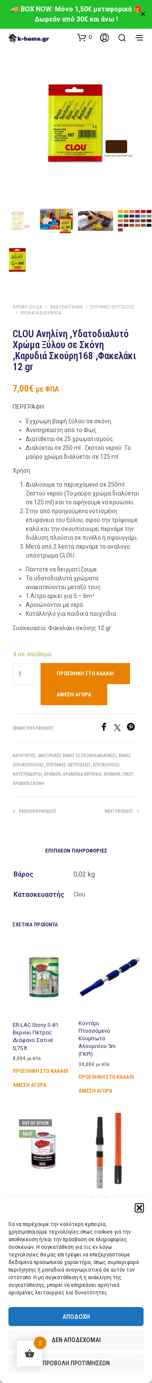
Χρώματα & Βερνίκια (40, 313)
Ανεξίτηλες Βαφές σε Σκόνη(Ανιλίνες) (77, 755)
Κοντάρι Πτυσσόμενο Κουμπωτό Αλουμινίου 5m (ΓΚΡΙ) (97, 1038)
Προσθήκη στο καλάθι (40, 1071)
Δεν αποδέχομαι (76, 1340)
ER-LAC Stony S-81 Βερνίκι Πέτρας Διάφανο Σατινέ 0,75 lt (35, 1036)
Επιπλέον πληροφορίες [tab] (76, 850)
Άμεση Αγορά (74, 694)
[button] (139, 1208)
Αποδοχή (76, 1317)
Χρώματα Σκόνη (28, 783)
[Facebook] (107, 729)
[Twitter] (120, 729)
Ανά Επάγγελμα (66, 307)
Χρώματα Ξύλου (118, 774)
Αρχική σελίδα (27, 307)
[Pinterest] (133, 729)
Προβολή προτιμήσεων (76, 1363)
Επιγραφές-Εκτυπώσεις (112, 307)
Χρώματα (52, 774)
